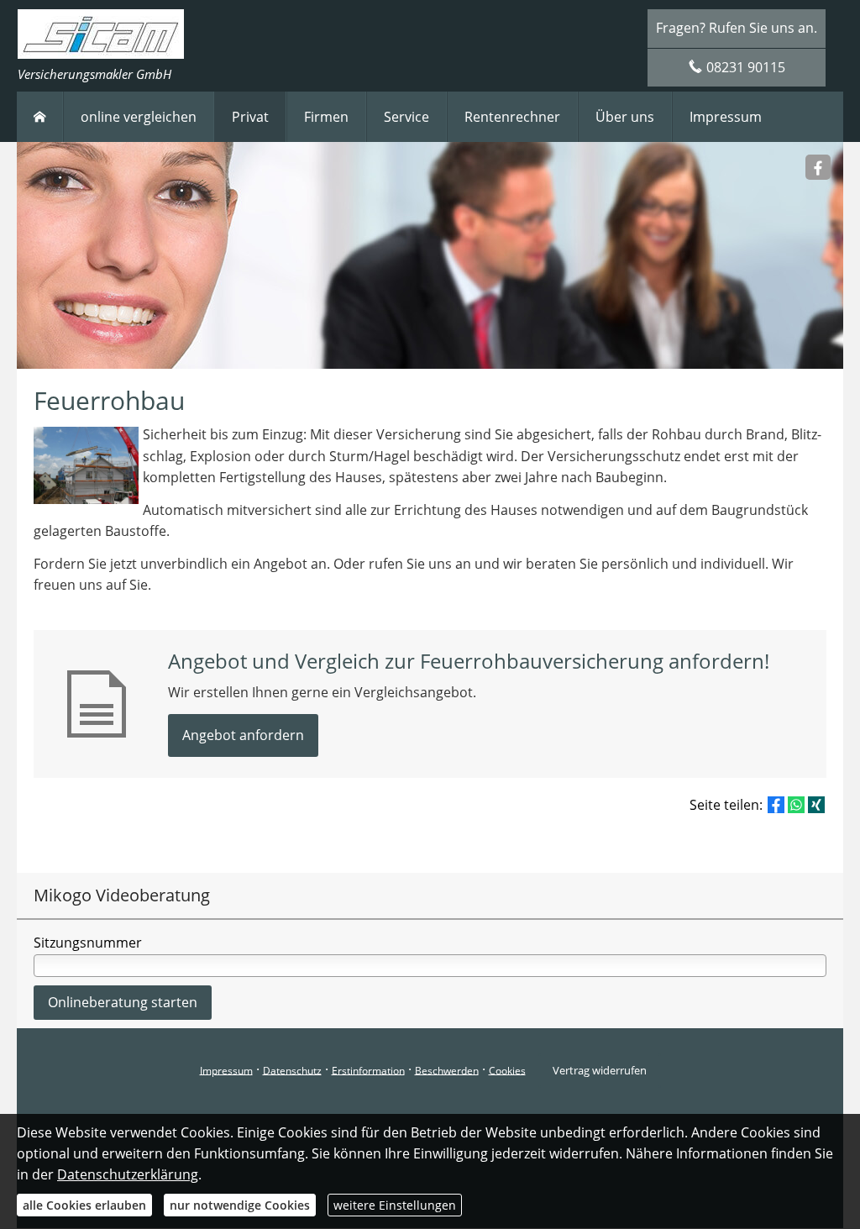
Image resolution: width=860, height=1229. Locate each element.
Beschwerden (447, 1070)
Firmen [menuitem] (326, 117)
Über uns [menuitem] (624, 117)
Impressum (226, 1070)
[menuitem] (40, 117)
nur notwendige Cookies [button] (240, 1205)
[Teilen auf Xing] (816, 804)
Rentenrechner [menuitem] (512, 117)
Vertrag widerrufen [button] (600, 1070)
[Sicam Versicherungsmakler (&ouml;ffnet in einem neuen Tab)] (818, 167)
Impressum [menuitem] (726, 117)
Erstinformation (368, 1070)
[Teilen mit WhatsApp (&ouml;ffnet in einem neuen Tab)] (796, 804)
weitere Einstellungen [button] (394, 1205)
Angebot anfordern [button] (243, 735)
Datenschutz (292, 1070)
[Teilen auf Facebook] (776, 804)
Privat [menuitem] (250, 117)
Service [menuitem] (406, 117)
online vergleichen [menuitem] (139, 117)
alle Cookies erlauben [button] (84, 1205)
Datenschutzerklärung (127, 1174)
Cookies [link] (507, 1070)
